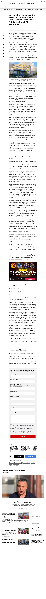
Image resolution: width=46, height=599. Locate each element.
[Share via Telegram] (3, 44)
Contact (39, 1)
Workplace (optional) (14, 396)
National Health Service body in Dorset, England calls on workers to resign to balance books (25, 448)
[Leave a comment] (3, 53)
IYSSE (25, 9)
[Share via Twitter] (3, 38)
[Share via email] (3, 47)
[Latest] (4, 7)
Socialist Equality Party (18, 9)
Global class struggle (26, 462)
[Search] (44, 7)
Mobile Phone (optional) (15, 384)
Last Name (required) (14, 379)
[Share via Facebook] (3, 35)
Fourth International (8, 9)
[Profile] (44, 1)
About (42, 1)
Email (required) (13, 391)
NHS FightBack (16, 465)
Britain (33, 462)
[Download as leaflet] (3, 50)
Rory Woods (11, 27)
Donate (40, 9)
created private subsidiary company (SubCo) (23, 40)
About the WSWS (30, 9)
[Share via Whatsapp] (3, 41)
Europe (10, 465)
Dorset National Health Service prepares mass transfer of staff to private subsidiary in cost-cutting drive (14, 448)
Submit (23, 436)
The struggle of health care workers (15, 462)
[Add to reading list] (3, 56)
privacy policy (29, 428)
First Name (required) (14, 374)
